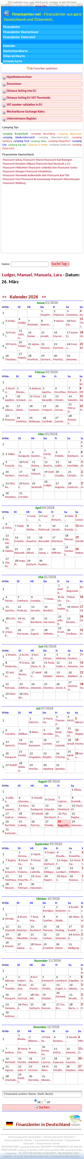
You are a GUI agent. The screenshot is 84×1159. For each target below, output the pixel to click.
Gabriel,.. (60, 421)
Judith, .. (60, 466)
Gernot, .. (57, 529)
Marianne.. (23, 634)
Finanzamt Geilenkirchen (43, 167)
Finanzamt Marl (12, 179)
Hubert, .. (23, 981)
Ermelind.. (49, 948)
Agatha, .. (48, 392)
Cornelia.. (24, 497)
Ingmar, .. (10, 1070)
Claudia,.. (60, 475)
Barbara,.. (59, 1041)
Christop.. (60, 757)
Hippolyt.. (50, 809)
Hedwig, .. (61, 930)
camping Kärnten (17, 145)
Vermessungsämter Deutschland (24, 1137)
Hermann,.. (50, 622)
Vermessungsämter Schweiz (18, 1140)
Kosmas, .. (75, 880)
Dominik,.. (77, 801)
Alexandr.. (20, 553)
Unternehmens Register (22, 118)
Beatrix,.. (49, 466)
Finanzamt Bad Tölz (58, 175)
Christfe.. (58, 1070)
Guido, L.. (61, 666)
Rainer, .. (33, 336)
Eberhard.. (58, 541)
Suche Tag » (60, 264)
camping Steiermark (70, 134)
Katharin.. (32, 564)
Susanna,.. (72, 1062)
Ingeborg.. (49, 769)
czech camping (51, 1150)
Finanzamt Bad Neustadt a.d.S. (53, 164)
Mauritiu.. (24, 880)
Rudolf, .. (73, 930)
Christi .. (52, 799)
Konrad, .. (47, 1008)
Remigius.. (49, 911)
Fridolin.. (60, 456)
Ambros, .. (11, 1052)
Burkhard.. (36, 930)
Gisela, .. (51, 599)
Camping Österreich (30, 1147)
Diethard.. (50, 864)
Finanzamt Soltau (12, 160)
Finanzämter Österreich (19, 37)
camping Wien (38, 141)
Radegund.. (37, 809)
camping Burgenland (15, 134)
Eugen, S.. (61, 988)
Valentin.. (73, 400)
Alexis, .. (21, 410)
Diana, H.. (36, 666)
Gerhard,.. (47, 359)
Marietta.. (11, 734)
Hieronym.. (36, 888)
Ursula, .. (35, 938)
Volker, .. (13, 454)
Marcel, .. (58, 336)
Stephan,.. (72, 1070)
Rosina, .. (36, 466)
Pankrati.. (22, 610)
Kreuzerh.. (11, 872)
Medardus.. (11, 666)
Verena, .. (23, 856)
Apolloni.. (10, 400)
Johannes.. (72, 359)
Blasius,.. (21, 392)
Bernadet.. (45, 541)
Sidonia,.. (74, 988)
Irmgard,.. (48, 410)
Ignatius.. (60, 769)
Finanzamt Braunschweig (35, 179)
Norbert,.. (74, 658)
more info (41, 6)
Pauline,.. (44, 564)
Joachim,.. (11, 610)
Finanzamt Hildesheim (15, 167)
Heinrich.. (10, 745)
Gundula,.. (37, 601)
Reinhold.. (33, 324)
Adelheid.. (34, 1062)
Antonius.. (74, 666)
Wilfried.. (57, 553)
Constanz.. (35, 410)
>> (44, 297)
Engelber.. (74, 981)
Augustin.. (64, 825)
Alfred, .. (31, 553)
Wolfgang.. (74, 948)
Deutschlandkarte (15, 51)
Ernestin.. (19, 541)
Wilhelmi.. (75, 872)
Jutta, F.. (22, 1070)
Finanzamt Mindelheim (38, 171)
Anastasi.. (32, 541)
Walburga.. (35, 421)
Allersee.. (10, 981)
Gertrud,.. (24, 475)
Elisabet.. (48, 676)
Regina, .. (76, 817)
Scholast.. (21, 400)
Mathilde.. (73, 466)
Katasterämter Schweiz (48, 1143)
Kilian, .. (36, 732)
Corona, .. (60, 410)
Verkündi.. (37, 487)
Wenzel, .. (11, 888)
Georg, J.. (44, 553)
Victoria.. (33, 1070)
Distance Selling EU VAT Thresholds (28, 98)
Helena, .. (23, 817)
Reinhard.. (73, 456)
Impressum (11, 1153)
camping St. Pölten (38, 145)
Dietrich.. (34, 722)
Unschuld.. (11, 1080)
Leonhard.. (62, 981)
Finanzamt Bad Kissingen (58, 160)
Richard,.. (73, 392)
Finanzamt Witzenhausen (65, 179)
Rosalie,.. (61, 856)
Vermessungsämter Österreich (59, 1137)
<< (4, 297)
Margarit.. (11, 998)
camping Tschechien (28, 1150)
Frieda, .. (10, 938)
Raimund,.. (11, 833)
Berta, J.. (74, 1008)
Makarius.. (59, 315)
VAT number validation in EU (24, 104)
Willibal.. (23, 734)
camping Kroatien (73, 1150)
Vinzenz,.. (46, 348)
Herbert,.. (11, 475)
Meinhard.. (64, 809)
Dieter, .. (60, 948)
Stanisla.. (69, 529)
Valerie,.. (33, 1052)
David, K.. (61, 688)
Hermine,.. (34, 1080)
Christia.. (72, 475)
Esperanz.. (59, 1062)
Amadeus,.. (11, 497)
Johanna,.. (72, 1052)
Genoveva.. (72, 315)
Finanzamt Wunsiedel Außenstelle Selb (24, 175)
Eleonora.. (49, 688)
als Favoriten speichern (43, 68)
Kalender (9, 46)
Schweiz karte (12, 61)
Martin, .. (35, 988)
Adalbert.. (74, 676)
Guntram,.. (73, 487)
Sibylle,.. (60, 920)
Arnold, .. (46, 336)
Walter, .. (32, 529)
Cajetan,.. (63, 801)
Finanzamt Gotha (67, 167)
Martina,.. (59, 359)
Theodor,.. (11, 988)
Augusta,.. (61, 487)
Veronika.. (48, 734)
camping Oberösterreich (53, 137)
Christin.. (60, 400)
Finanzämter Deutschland (20, 32)
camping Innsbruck (60, 144)
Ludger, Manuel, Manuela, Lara (32, 275)
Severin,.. (46, 324)
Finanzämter (11, 27)
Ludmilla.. (36, 872)
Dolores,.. (23, 872)
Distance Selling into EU (21, 91)
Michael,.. (24, 888)
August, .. (36, 634)
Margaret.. (11, 757)
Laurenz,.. (11, 809)
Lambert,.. (62, 872)
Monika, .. (50, 825)
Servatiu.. (36, 610)
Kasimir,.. (36, 456)
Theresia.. (48, 930)
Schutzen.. (61, 911)
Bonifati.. (49, 610)
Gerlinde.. (48, 421)
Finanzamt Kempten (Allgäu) (19, 164)
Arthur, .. (58, 1052)
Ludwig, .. (23, 825)
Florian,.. (10, 601)
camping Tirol (21, 141)
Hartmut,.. (59, 348)
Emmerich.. (48, 981)
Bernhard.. (37, 622)
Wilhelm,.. (49, 634)
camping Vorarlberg (43, 134)
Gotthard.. (23, 601)
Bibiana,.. (33, 1041)
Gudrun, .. (11, 817)
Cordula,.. (48, 938)
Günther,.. (49, 920)
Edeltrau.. (24, 688)
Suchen (44, 1107)
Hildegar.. (49, 872)
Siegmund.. (72, 591)
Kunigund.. (25, 456)
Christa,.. (48, 658)
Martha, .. (35, 769)
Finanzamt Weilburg (14, 183)
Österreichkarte (14, 56)
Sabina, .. (22, 948)
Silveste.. (46, 1080)
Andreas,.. (11, 1016)
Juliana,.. (10, 410)
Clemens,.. (11, 1008)
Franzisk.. (10, 466)
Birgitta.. (48, 757)
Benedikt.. (48, 400)
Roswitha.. (75, 856)
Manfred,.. (34, 359)
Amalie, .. (74, 998)
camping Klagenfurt (59, 141)
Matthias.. (22, 421)
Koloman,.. (23, 930)
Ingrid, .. (38, 854)
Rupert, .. (49, 880)
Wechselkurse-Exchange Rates (26, 111)
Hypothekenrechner (19, 77)
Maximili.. (10, 930)
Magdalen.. (35, 757)
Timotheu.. (11, 359)
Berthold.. (11, 1062)
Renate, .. (72, 622)
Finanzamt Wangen (14, 171)
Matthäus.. (11, 880)
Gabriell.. (60, 745)
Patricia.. (36, 825)
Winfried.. (61, 658)
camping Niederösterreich (19, 137)
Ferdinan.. (72, 634)
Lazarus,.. (47, 1062)
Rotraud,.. (11, 688)
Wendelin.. (23, 938)
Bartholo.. (11, 825)
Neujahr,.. (46, 315)
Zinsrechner (14, 84)
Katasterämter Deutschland (49, 1140)
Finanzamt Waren (33, 160)
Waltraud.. (45, 529)
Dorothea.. (61, 392)
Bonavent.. (35, 745)
